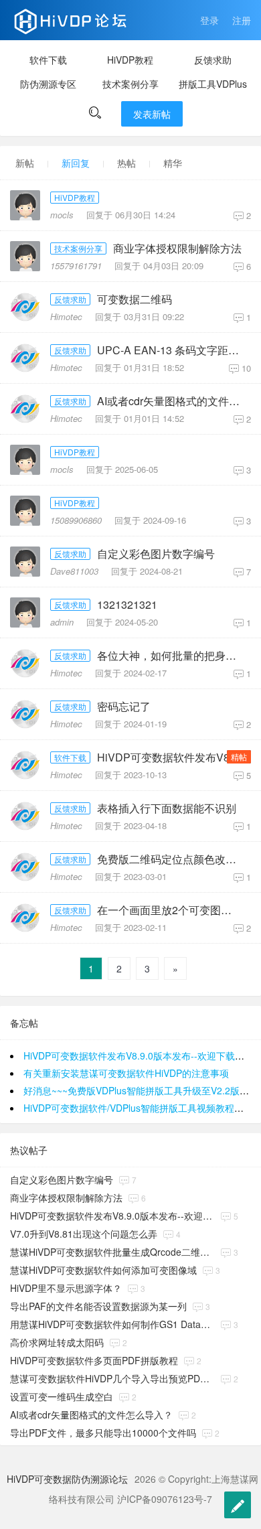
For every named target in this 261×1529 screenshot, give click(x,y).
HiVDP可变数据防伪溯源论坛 (67, 1478)
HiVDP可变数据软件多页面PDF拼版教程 (94, 1360)
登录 (209, 20)
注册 (241, 20)
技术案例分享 (130, 83)
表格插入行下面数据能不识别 (166, 808)
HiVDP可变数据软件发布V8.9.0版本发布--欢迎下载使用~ (172, 757)
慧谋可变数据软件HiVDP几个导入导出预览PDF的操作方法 (112, 1378)
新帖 (24, 162)
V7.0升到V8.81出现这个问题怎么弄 (83, 1233)
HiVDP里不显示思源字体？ (66, 1288)
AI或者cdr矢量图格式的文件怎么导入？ (172, 401)
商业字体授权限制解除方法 (177, 248)
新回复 (76, 162)
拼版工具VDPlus (213, 83)
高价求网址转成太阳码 (57, 1342)
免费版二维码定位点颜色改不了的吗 (172, 859)
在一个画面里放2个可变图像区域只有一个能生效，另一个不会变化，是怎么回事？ (172, 910)
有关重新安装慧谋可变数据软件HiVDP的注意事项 (126, 1073)
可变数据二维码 (134, 299)
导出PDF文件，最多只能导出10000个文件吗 (103, 1432)
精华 (172, 162)
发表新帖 (152, 114)
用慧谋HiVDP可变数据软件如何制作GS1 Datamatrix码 (112, 1324)
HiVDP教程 (130, 59)
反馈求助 (213, 59)
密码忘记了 (124, 706)
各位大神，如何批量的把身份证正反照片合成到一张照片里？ (172, 655)
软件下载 (48, 59)
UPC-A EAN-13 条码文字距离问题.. (172, 350)
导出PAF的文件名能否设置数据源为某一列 (98, 1306)
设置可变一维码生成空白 (61, 1396)
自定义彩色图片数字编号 (156, 554)
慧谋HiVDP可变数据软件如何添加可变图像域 (103, 1270)
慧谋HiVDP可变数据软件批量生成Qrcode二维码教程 (112, 1251)
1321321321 (127, 604)
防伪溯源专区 (48, 83)
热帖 (126, 162)
